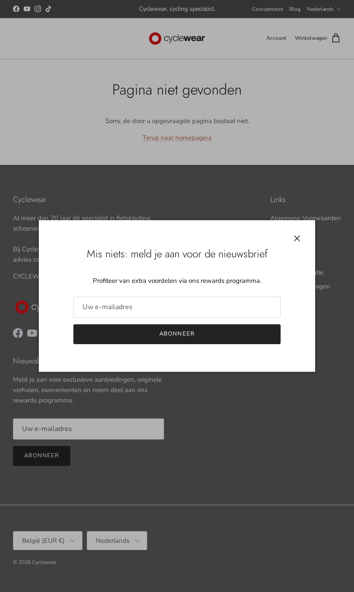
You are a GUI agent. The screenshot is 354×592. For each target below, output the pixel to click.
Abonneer (176, 334)
